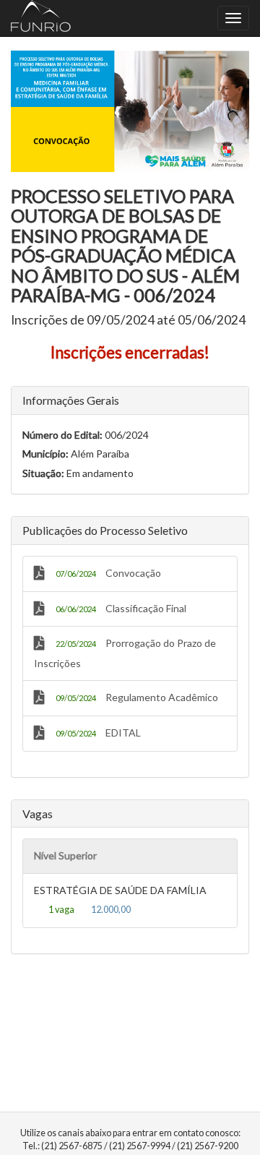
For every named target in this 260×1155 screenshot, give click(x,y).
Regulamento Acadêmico (137, 697)
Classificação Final (121, 608)
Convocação (108, 573)
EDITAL (98, 732)
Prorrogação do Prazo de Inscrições (125, 653)
